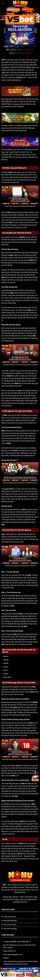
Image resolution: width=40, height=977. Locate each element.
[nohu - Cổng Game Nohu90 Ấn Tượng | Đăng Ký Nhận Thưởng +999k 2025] (20, 3)
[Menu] (2, 3)
